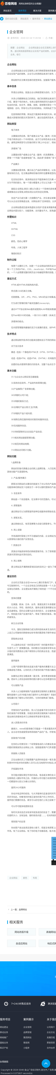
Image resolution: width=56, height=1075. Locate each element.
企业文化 (51, 1032)
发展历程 (51, 1037)
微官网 (26, 1042)
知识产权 (4, 1048)
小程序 (26, 1048)
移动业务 (4, 1032)
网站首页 (7, 10)
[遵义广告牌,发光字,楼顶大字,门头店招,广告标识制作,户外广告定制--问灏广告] (8, 3)
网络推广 (4, 1037)
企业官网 (27, 1027)
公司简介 (51, 1027)
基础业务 (4, 1042)
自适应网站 (21, 943)
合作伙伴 (51, 1048)
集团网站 (27, 1037)
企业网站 (13, 878)
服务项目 (22, 10)
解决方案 (37, 10)
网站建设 (48, 18)
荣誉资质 (51, 1042)
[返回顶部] (46, 1063)
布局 (35, 878)
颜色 (25, 878)
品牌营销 (27, 1032)
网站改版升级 (21, 932)
